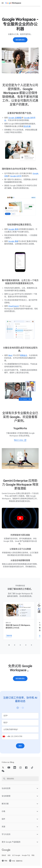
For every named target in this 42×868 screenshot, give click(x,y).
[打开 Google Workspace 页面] (13, 3)
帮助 (33, 855)
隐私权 (4, 855)
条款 (9, 855)
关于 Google (16, 855)
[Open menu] (2, 3)
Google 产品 (26, 855)
